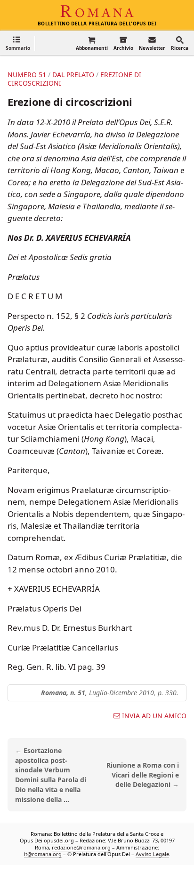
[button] (18, 43)
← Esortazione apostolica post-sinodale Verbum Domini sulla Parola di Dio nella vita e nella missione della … (50, 775)
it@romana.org (43, 853)
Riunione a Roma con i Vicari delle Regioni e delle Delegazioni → (142, 775)
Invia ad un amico (154, 716)
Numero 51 (27, 74)
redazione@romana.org (81, 847)
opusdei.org (59, 840)
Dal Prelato (73, 74)
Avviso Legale (152, 853)
